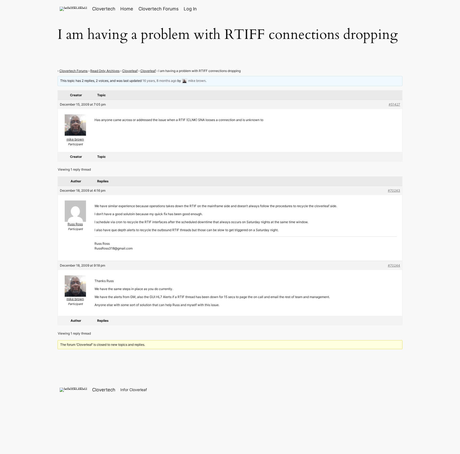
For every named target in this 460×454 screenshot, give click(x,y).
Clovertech (103, 8)
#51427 (394, 104)
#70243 (394, 190)
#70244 (394, 265)
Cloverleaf (130, 71)
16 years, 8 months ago (159, 81)
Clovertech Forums (73, 71)
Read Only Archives (105, 71)
